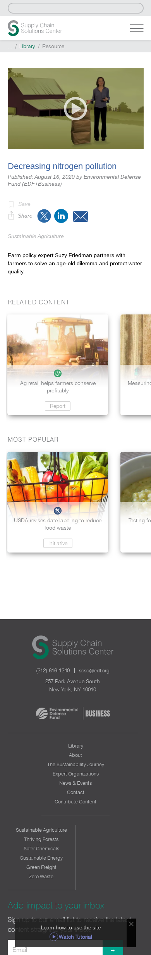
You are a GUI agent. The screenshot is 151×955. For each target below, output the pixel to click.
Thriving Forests (41, 839)
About (75, 755)
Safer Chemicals (41, 848)
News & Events (75, 783)
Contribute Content (75, 801)
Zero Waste (41, 876)
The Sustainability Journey (75, 764)
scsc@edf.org (94, 670)
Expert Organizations (76, 773)
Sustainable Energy (41, 858)
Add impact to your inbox (56, 905)
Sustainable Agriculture (41, 830)
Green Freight (41, 867)
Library (27, 46)
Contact (75, 792)
